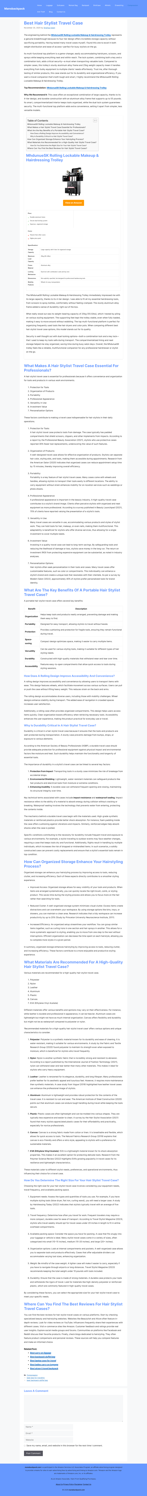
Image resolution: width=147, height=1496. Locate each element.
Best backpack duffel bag (42, 1356)
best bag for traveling (36, 1378)
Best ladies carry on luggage (44, 1364)
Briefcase (97, 5)
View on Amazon (73, 203)
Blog (51, 12)
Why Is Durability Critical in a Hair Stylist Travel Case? (51, 136)
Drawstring (119, 5)
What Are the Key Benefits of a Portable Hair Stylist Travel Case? (55, 130)
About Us (59, 1484)
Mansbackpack (14, 8)
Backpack (85, 5)
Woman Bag (73, 5)
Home (39, 5)
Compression (133, 5)
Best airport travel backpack (44, 1368)
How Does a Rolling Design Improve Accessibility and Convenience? (57, 133)
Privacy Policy (68, 1484)
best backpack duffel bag (37, 1380)
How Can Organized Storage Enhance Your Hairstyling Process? (55, 139)
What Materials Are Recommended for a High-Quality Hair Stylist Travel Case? (61, 142)
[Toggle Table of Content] (94, 120)
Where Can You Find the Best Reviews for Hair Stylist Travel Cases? (57, 148)
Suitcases (60, 5)
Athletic (108, 5)
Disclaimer (78, 1484)
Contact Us (61, 12)
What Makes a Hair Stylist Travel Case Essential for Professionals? (56, 127)
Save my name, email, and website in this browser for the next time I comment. (64, 1445)
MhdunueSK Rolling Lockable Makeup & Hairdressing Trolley (81, 35)
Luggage (49, 5)
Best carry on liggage (40, 1353)
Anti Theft (41, 12)
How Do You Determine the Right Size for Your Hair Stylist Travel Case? (58, 145)
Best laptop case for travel (43, 1360)
